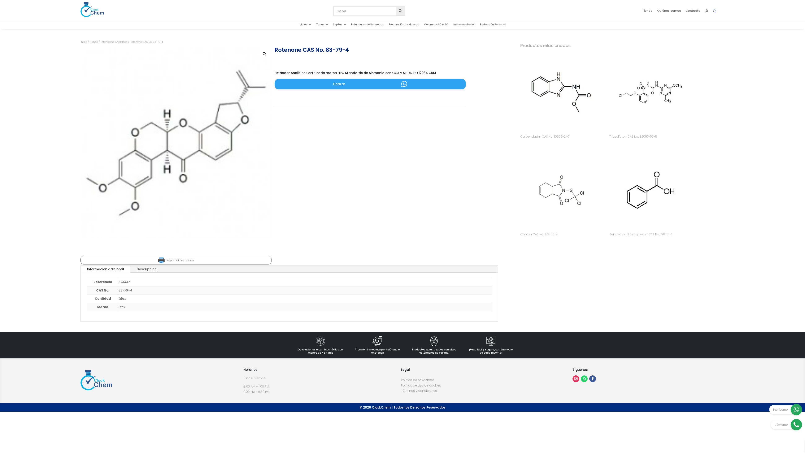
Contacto (693, 11)
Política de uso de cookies (421, 385)
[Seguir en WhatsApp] (584, 378)
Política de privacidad (417, 380)
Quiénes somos (669, 11)
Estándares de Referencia (367, 24)
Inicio (83, 42)
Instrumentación (464, 24)
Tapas (320, 24)
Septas (337, 24)
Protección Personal (493, 24)
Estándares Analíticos (113, 42)
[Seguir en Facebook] (592, 378)
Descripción (147, 269)
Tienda (647, 11)
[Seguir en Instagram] (576, 378)
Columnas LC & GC (436, 24)
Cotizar (339, 84)
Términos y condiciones (419, 391)
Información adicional (105, 269)
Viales (303, 24)
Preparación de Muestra (404, 24)
